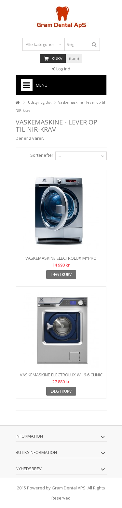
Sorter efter (41, 155)
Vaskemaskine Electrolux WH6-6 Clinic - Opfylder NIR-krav (61, 377)
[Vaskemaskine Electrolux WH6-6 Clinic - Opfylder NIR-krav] (61, 330)
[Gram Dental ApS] (61, 17)
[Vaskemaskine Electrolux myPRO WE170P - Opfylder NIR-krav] (61, 213)
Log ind (62, 69)
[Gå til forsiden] (18, 102)
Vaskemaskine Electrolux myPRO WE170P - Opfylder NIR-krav (61, 261)
